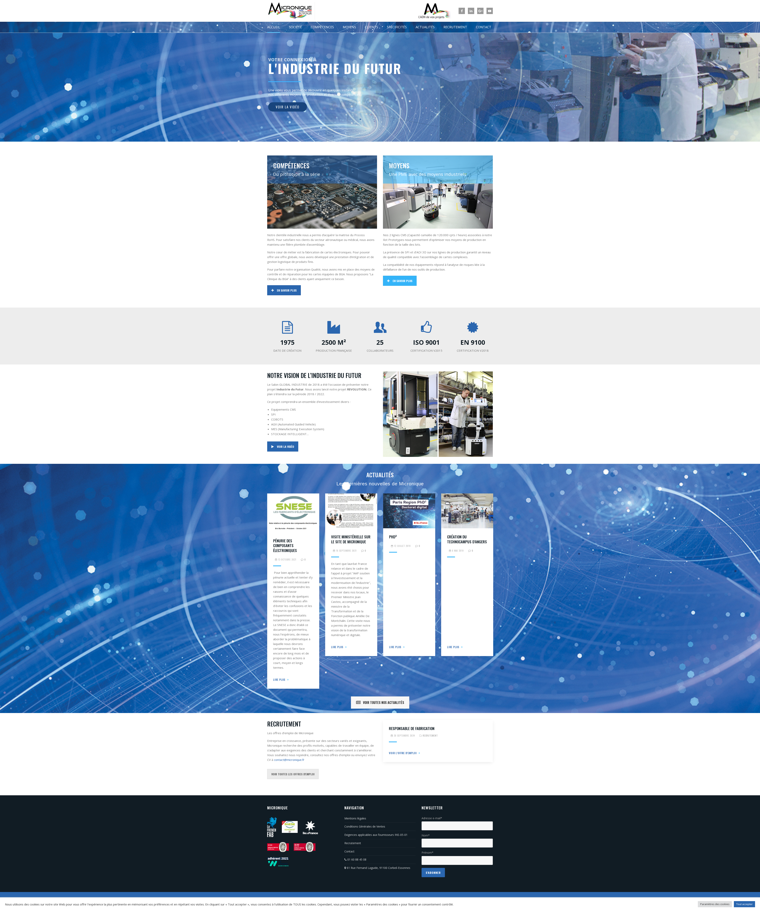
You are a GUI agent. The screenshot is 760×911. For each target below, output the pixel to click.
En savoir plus (287, 290)
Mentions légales (355, 818)
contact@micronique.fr (289, 760)
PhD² (393, 536)
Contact (483, 27)
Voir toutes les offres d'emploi (292, 774)
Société (295, 27)
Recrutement (455, 27)
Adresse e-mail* (432, 818)
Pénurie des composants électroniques (285, 545)
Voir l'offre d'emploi (403, 753)
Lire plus (279, 680)
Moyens (349, 27)
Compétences (322, 27)
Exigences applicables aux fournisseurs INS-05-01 (376, 835)
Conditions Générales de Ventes (364, 826)
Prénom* (427, 852)
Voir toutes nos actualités (383, 702)
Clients (371, 27)
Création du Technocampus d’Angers (467, 539)
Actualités (425, 27)
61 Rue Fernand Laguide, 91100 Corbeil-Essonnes (378, 868)
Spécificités (397, 27)
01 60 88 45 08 (356, 859)
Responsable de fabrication (411, 728)
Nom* (426, 835)
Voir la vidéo (285, 446)
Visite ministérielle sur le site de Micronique (350, 539)
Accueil (273, 27)
